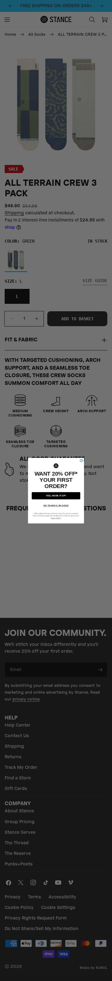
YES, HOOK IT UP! (56, 495)
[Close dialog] (81, 460)
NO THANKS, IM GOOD (56, 505)
